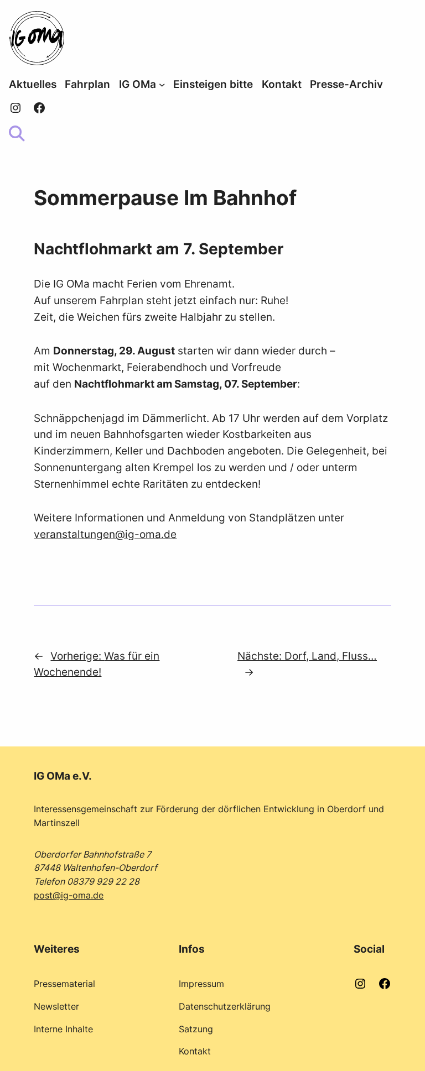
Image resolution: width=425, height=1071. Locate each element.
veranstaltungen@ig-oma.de (105, 534)
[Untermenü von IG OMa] (162, 84)
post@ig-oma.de (68, 895)
